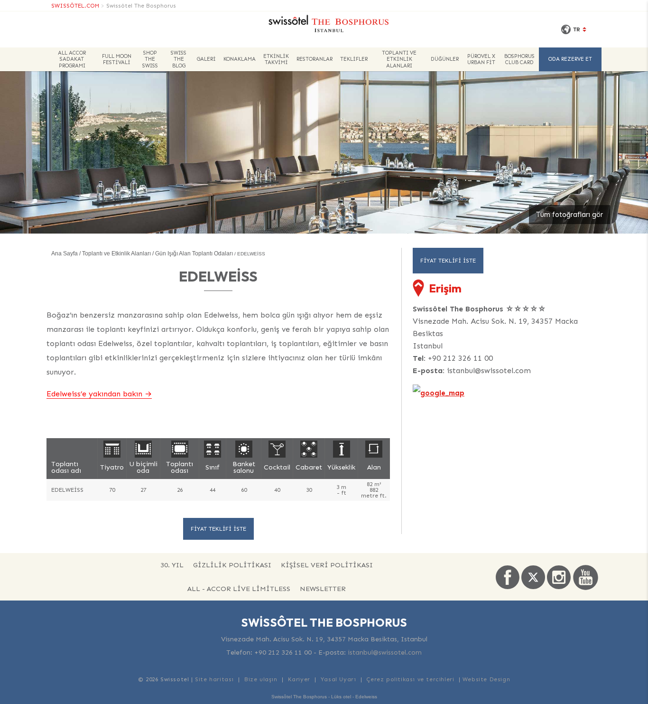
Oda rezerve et (570, 59)
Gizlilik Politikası (232, 565)
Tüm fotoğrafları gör (569, 214)
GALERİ (206, 59)
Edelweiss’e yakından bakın (94, 393)
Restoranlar (314, 59)
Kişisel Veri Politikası (327, 565)
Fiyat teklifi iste (218, 529)
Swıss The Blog (178, 59)
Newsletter (323, 588)
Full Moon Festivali (116, 59)
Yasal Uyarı (338, 679)
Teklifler (354, 59)
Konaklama (239, 59)
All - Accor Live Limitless (238, 588)
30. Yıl (172, 565)
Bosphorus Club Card (519, 59)
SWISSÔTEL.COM (75, 5)
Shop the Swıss (150, 59)
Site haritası (214, 679)
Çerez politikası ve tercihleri (410, 679)
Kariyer (299, 679)
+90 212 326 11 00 (460, 358)
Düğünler (445, 59)
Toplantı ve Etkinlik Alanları (399, 59)
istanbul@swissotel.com (489, 370)
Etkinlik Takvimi (276, 59)
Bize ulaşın (261, 679)
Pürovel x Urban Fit (481, 59)
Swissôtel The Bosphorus (141, 5)
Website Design (486, 679)
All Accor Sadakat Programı (72, 59)
